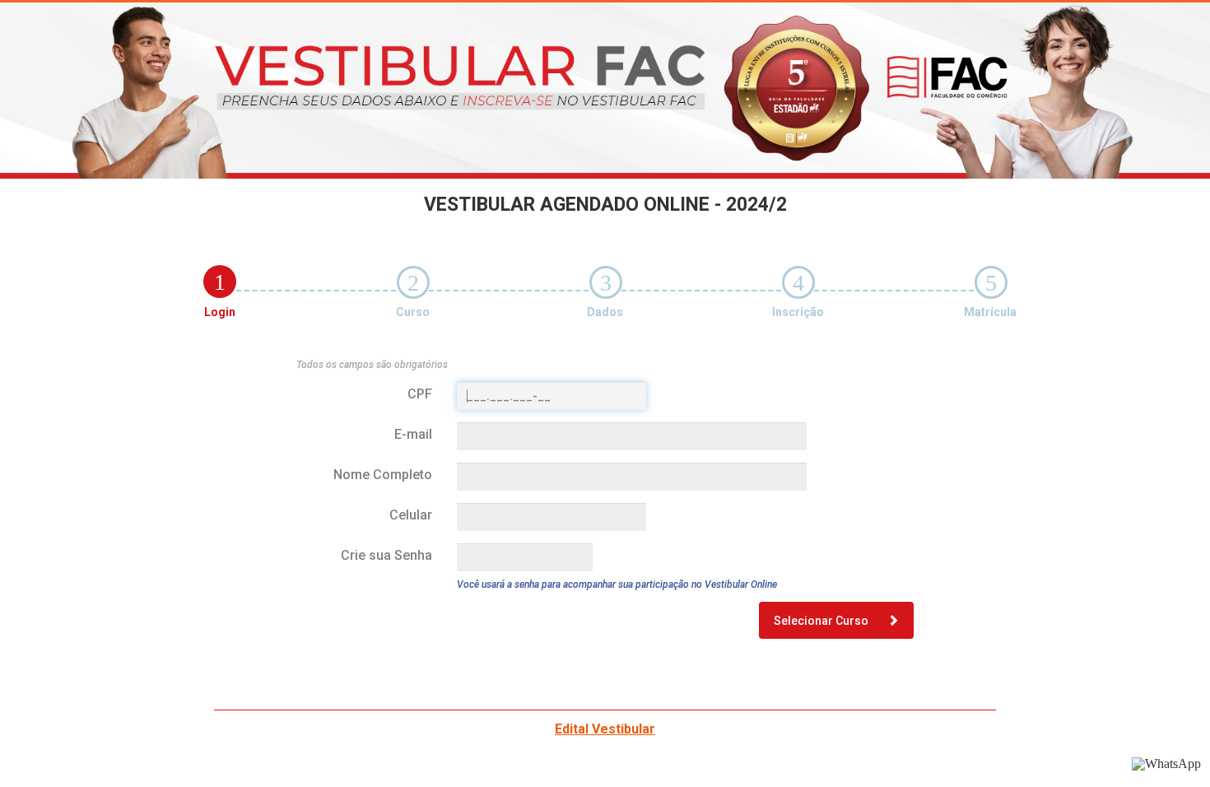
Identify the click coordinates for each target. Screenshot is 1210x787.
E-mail (413, 434)
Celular (410, 515)
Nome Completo (382, 474)
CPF (419, 394)
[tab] (219, 281)
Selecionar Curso (822, 620)
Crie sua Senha (386, 555)
